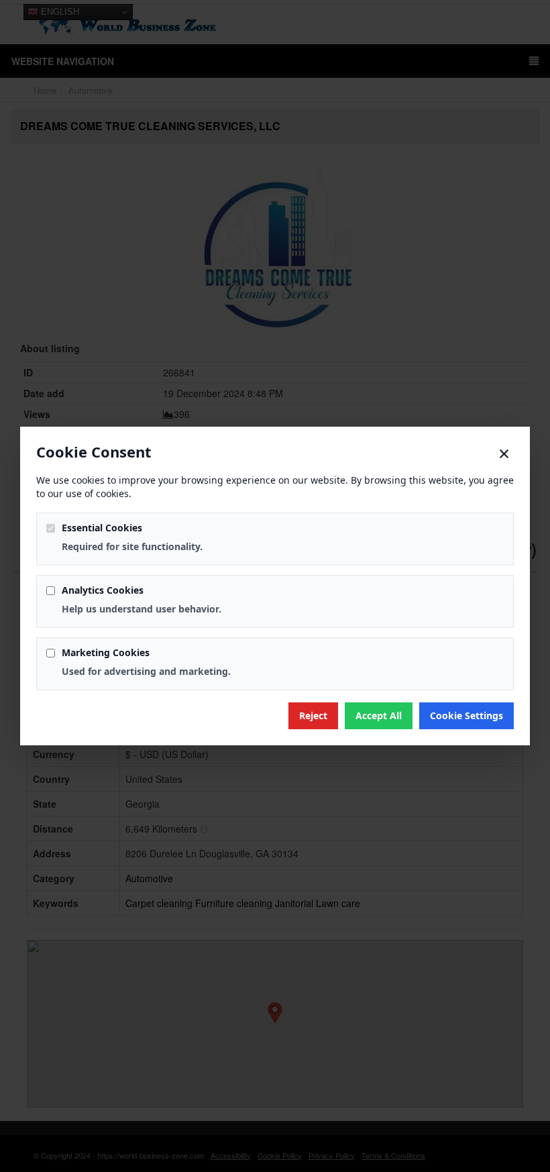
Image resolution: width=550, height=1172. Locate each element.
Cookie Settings (466, 715)
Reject (313, 715)
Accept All (378, 715)
